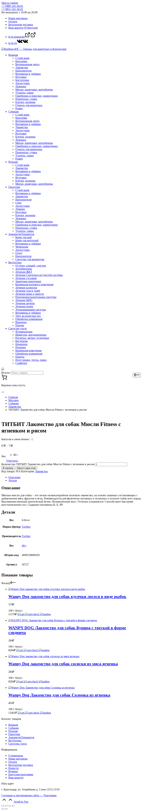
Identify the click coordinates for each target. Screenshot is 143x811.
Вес (4, 456)
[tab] (75, 477)
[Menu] (2, 392)
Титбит (26, 526)
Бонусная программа (20, 774)
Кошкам (13, 724)
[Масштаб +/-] (13, 805)
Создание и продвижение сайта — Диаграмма (29, 795)
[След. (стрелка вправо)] (6, 808)
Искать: (5, 372)
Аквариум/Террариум (21, 737)
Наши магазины (18, 758)
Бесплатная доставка (20, 764)
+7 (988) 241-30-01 (12, 6)
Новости (13, 768)
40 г (24, 545)
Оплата (12, 761)
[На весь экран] (9, 805)
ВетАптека (14, 740)
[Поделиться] (6, 805)
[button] (137, 375)
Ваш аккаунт (16, 777)
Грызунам (14, 734)
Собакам (13, 727)
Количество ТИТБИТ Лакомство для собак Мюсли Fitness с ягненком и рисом (47, 464)
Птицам (13, 731)
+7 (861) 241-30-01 (12, 9)
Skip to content (9, 2)
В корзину (8, 468)
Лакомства (41, 471)
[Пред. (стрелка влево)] (2, 808)
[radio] (15, 454)
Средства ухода (17, 743)
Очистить (12, 460)
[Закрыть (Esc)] (2, 805)
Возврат (13, 771)
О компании (15, 755)
